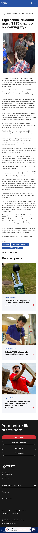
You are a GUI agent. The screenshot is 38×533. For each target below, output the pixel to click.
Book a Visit (19, 448)
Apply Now (19, 437)
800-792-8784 (6, 478)
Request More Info (19, 443)
